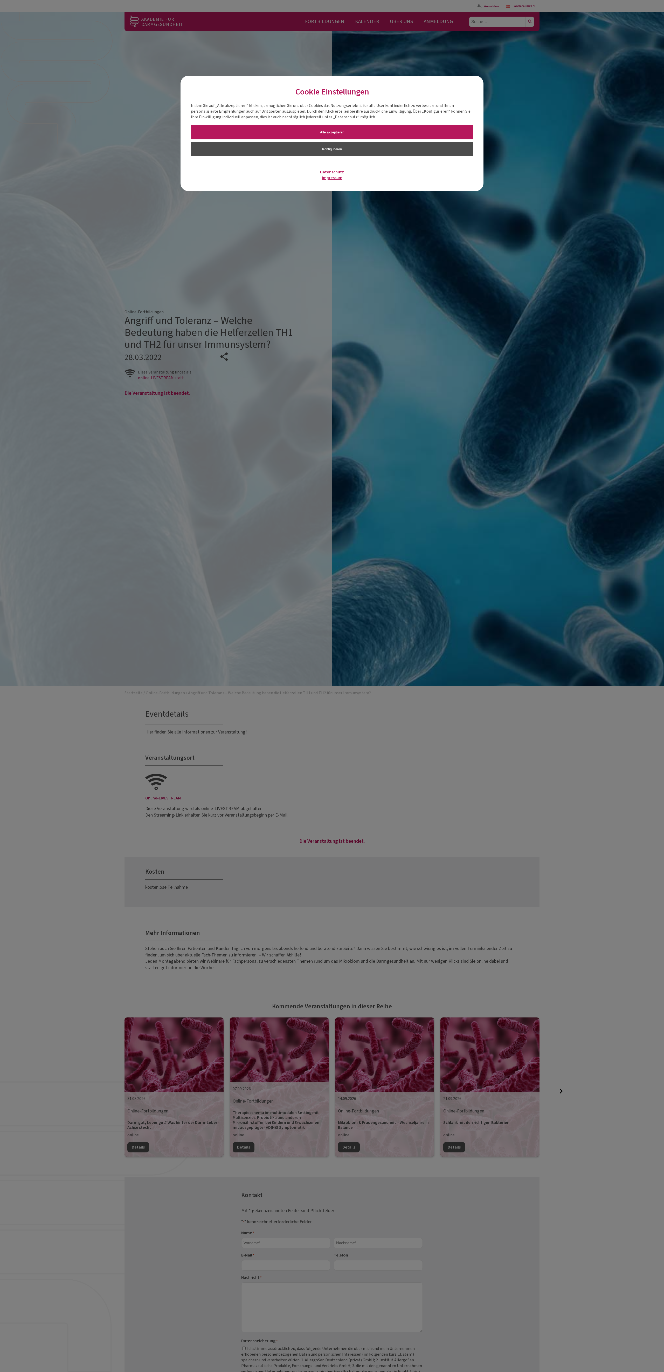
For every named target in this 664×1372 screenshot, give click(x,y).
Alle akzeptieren (332, 132)
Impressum (332, 178)
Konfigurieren (332, 149)
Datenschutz (332, 172)
